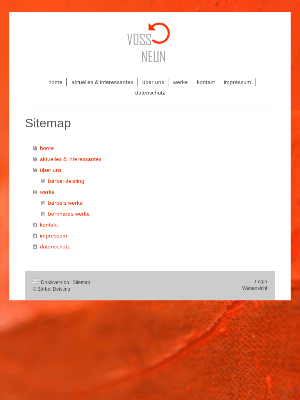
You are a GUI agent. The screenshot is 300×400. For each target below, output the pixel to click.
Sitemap (81, 282)
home (47, 148)
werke (47, 192)
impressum (53, 235)
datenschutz (55, 246)
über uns (51, 170)
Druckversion (55, 282)
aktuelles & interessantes (71, 159)
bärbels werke (65, 203)
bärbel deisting (66, 181)
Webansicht (254, 288)
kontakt (49, 224)
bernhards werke (69, 214)
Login (261, 281)
